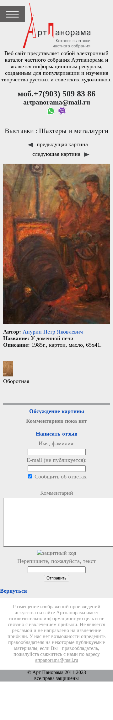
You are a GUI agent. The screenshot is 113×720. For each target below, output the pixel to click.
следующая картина (57, 154)
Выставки (19, 131)
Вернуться (13, 591)
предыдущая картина (61, 144)
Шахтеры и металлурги (73, 131)
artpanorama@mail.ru (56, 660)
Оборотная (16, 381)
